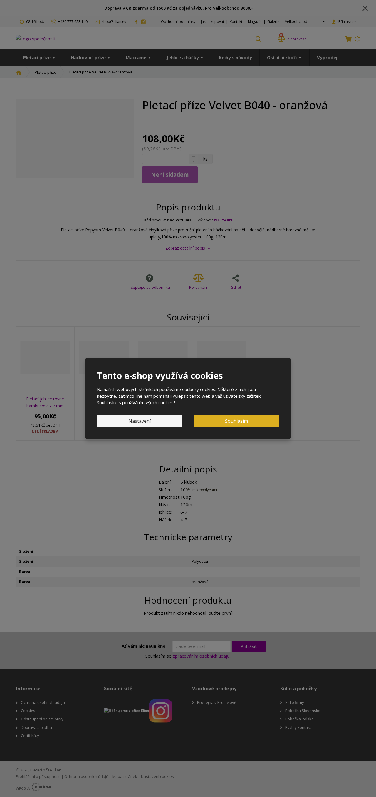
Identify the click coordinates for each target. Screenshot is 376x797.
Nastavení (139, 421)
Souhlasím (236, 421)
